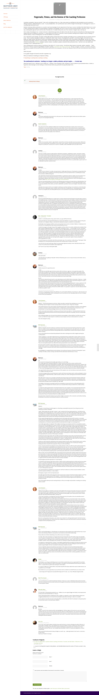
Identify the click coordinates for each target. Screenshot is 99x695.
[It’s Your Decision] (98, 347)
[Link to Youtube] (17, 32)
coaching (57, 19)
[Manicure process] (60, 8)
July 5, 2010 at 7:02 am (37, 644)
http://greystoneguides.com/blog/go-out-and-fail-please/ (57, 179)
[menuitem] (10, 13)
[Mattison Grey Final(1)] (11, 5)
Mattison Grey (67, 19)
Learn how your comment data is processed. (60, 688)
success (61, 19)
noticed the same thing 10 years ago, (62, 46)
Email (50, 661)
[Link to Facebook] (2, 32)
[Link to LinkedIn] (12, 32)
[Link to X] (7, 32)
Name (50, 656)
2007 (41, 43)
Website (50, 665)
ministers (37, 42)
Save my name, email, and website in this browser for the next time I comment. (49, 670)
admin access (43, 693)
